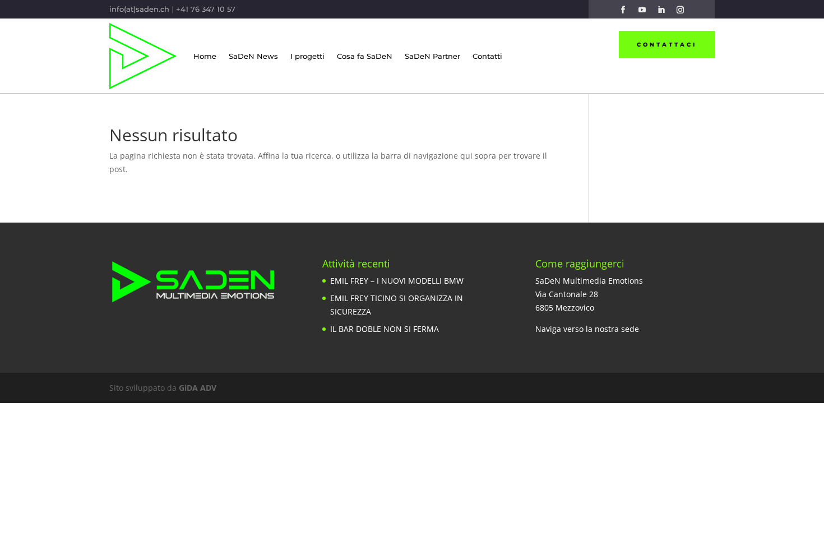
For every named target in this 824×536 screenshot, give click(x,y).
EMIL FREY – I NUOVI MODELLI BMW (397, 280)
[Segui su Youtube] (642, 10)
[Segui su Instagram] (680, 10)
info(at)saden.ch (139, 8)
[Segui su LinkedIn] (661, 10)
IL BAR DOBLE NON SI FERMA (384, 329)
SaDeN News (253, 56)
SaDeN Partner (432, 56)
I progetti (307, 56)
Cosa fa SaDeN (364, 56)
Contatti (487, 56)
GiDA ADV (197, 387)
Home (204, 56)
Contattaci (667, 44)
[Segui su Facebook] (622, 10)
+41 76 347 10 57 (205, 8)
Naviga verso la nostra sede (587, 329)
